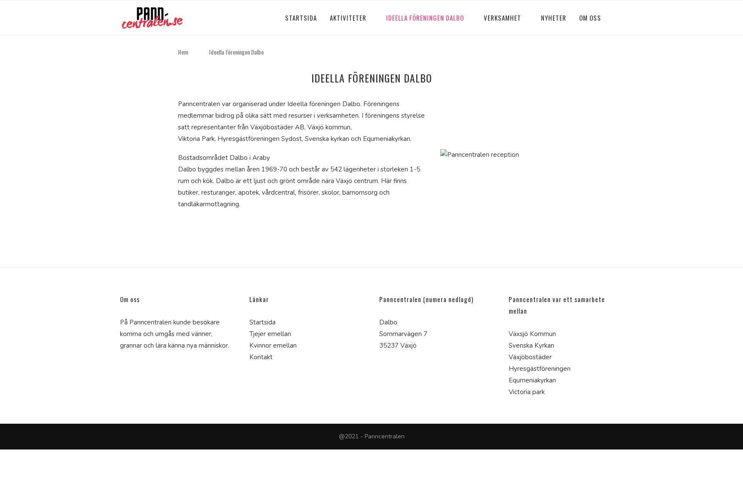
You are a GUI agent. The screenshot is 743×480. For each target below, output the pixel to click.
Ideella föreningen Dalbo (425, 17)
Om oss (590, 17)
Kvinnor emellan (273, 345)
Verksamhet (502, 17)
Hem (183, 52)
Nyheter (553, 17)
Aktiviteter (348, 17)
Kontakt (261, 357)
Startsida (301, 17)
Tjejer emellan (270, 334)
